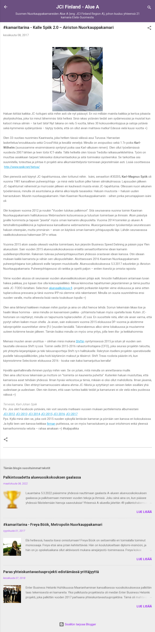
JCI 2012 (9, 414)
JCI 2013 (21, 414)
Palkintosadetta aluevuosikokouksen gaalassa (42, 477)
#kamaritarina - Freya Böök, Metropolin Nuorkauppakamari (52, 524)
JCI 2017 (72, 414)
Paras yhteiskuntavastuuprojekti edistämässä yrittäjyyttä (51, 572)
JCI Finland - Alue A (77, 7)
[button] (149, 28)
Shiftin (80, 341)
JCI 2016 (59, 414)
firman (51, 424)
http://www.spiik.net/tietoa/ (22, 167)
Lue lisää (144, 512)
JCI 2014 (34, 414)
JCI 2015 (46, 414)
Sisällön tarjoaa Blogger (80, 624)
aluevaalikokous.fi (60, 288)
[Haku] (149, 8)
